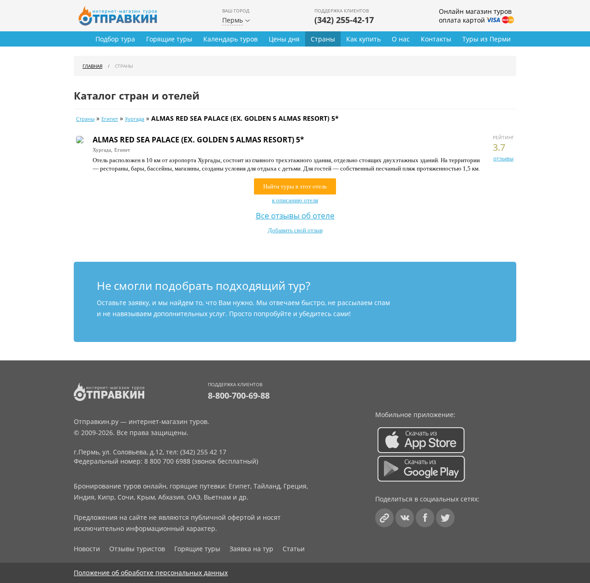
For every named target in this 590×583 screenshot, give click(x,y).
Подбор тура (115, 39)
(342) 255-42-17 (344, 19)
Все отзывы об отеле (295, 215)
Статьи (294, 548)
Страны (323, 39)
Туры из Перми (486, 39)
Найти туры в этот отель (295, 186)
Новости (87, 548)
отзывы (503, 158)
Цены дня (284, 39)
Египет (109, 119)
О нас (401, 39)
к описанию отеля (295, 200)
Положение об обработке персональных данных (151, 572)
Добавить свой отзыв (295, 230)
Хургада (134, 119)
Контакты (436, 39)
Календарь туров (230, 39)
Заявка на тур (251, 548)
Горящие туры (169, 39)
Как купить (363, 39)
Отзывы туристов (137, 548)
